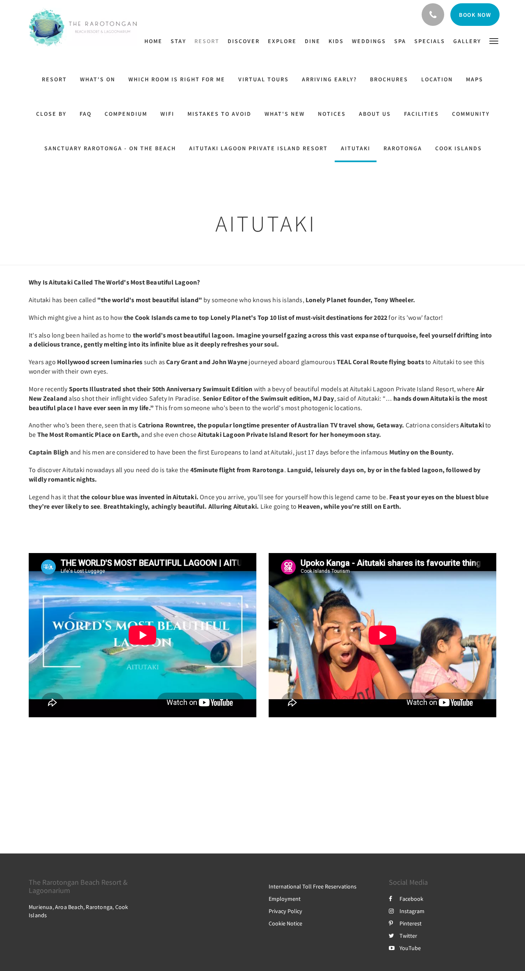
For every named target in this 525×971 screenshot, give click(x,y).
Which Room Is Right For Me (176, 79)
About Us (375, 113)
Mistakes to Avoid (219, 113)
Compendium (126, 113)
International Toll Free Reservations (312, 886)
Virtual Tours (263, 79)
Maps (474, 79)
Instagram (412, 911)
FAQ (85, 113)
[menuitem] (155, 41)
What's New (285, 113)
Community (471, 113)
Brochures (389, 79)
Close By (51, 113)
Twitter (408, 935)
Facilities (421, 113)
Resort (54, 79)
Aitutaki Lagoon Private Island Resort (258, 148)
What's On (97, 79)
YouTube (410, 948)
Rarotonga (402, 148)
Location (437, 79)
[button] (493, 40)
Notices (332, 113)
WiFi (167, 113)
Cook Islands (458, 148)
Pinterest (410, 923)
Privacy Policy (285, 911)
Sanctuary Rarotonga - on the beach (110, 148)
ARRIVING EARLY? (329, 79)
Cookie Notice (285, 923)
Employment (285, 898)
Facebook (411, 898)
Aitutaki (355, 148)
